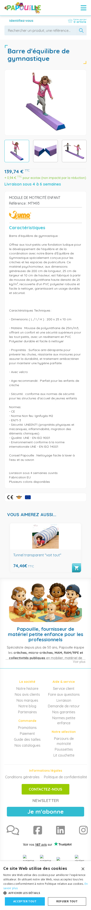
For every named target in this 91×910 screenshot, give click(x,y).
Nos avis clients (27, 694)
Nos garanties (63, 712)
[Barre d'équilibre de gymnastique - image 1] (17, 151)
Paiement (27, 733)
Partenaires (27, 712)
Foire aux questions (64, 694)
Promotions (27, 727)
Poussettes (64, 749)
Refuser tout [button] (67, 901)
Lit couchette (63, 755)
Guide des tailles (27, 739)
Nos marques (27, 700)
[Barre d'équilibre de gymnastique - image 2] (45, 151)
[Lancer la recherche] (81, 30)
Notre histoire (27, 688)
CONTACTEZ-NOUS (45, 789)
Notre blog (27, 706)
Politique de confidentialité (65, 777)
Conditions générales (22, 777)
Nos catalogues (27, 745)
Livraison (63, 700)
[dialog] (45, 885)
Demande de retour (64, 706)
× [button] (82, 869)
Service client (63, 688)
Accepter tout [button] (24, 901)
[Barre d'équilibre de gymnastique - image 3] (74, 151)
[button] (45, 892)
